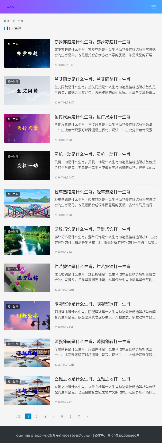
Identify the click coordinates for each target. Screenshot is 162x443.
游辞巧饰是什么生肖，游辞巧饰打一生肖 (92, 229)
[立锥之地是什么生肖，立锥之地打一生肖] (27, 390)
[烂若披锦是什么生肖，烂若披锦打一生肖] (27, 278)
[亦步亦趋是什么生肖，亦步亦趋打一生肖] (27, 53)
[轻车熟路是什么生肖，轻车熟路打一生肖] (27, 203)
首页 (6, 21)
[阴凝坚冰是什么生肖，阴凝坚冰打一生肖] (27, 315)
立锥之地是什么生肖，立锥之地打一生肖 (92, 379)
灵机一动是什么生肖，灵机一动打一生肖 (92, 154)
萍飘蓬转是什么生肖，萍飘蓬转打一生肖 (92, 341)
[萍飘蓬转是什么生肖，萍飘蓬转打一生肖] (27, 353)
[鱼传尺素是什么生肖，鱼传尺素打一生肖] (27, 128)
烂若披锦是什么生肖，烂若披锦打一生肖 (92, 266)
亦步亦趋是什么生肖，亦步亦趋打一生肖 (92, 41)
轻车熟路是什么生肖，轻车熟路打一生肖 (92, 191)
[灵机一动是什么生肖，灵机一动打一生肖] (27, 165)
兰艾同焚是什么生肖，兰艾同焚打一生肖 (92, 79)
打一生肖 (13, 44)
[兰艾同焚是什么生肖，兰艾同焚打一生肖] (27, 90)
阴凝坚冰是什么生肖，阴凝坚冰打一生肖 (92, 304)
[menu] (153, 7)
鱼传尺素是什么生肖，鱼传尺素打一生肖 (92, 116)
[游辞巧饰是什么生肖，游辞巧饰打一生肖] (27, 240)
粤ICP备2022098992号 (123, 435)
